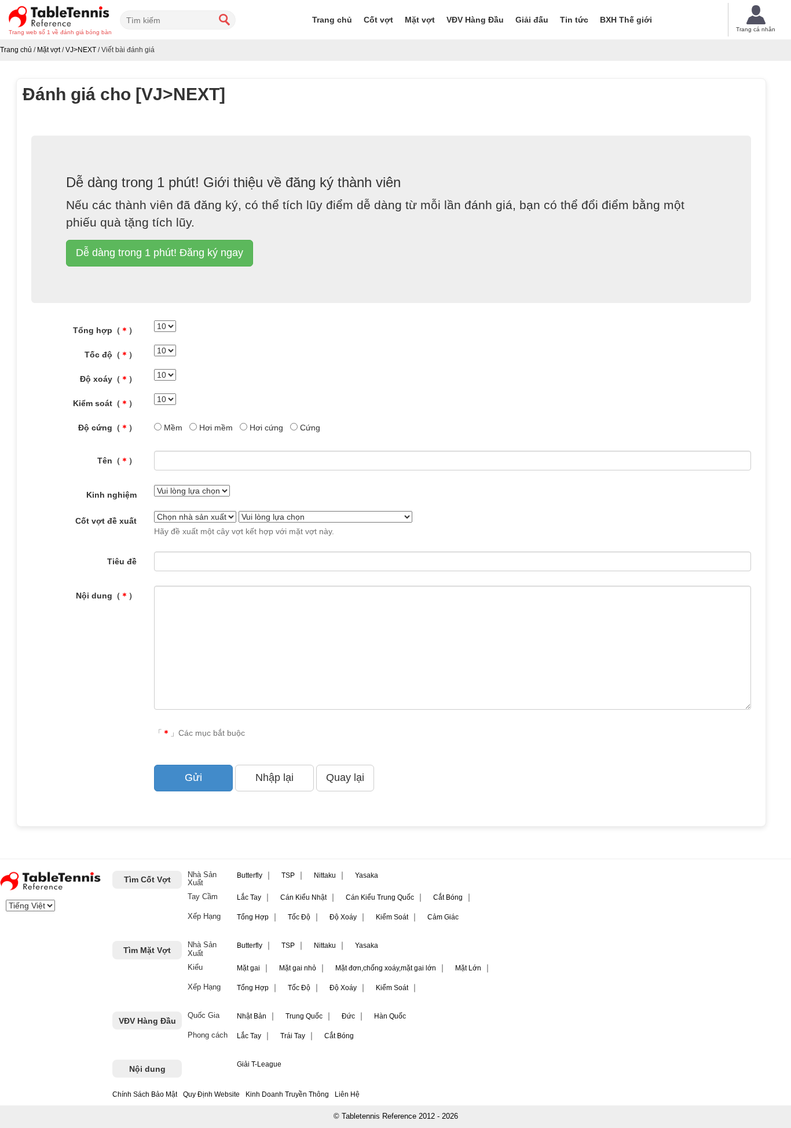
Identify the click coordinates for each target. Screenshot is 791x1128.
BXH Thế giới (626, 19)
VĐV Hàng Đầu (475, 19)
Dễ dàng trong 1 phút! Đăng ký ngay (159, 252)
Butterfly (249, 875)
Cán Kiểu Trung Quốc (380, 897)
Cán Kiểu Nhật (303, 897)
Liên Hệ (347, 1094)
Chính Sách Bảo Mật (144, 1094)
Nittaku (325, 875)
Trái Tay (292, 1036)
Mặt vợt (420, 19)
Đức (348, 1016)
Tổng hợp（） (105, 330)
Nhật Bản (251, 1016)
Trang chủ (332, 19)
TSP (288, 875)
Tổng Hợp (253, 917)
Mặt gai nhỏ (297, 968)
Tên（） (117, 460)
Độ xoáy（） (108, 379)
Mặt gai (248, 968)
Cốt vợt (378, 19)
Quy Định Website (211, 1094)
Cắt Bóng (448, 897)
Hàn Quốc (390, 1016)
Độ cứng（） (107, 427)
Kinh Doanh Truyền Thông (287, 1094)
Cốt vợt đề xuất (106, 520)
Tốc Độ (299, 917)
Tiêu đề (122, 561)
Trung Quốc (304, 1016)
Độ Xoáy (343, 917)
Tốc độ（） (111, 354)
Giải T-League (259, 1064)
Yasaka (366, 875)
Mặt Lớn (468, 968)
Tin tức (574, 19)
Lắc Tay (249, 897)
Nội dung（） (106, 595)
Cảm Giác (443, 917)
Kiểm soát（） (105, 403)
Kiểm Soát (392, 917)
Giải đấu (531, 19)
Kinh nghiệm (111, 494)
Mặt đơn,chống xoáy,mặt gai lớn (385, 968)
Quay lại (345, 777)
